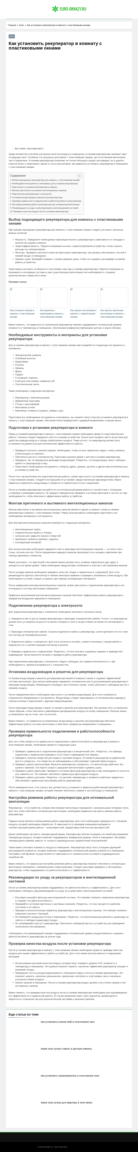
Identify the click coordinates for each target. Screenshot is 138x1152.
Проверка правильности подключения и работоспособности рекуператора (46, 201)
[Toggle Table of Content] (78, 176)
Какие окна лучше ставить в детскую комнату (66, 1048)
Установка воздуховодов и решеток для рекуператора (37, 197)
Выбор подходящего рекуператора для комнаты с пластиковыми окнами (46, 180)
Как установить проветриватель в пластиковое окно (70, 1075)
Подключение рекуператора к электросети (32, 194)
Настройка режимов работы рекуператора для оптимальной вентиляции (45, 204)
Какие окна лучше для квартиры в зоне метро (66, 1102)
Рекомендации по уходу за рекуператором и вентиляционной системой (45, 208)
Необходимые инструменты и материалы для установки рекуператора (45, 183)
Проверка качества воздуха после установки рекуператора (40, 211)
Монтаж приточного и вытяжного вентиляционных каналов (39, 190)
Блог (12, 36)
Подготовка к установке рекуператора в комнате (34, 187)
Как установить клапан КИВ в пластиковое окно (68, 1022)
